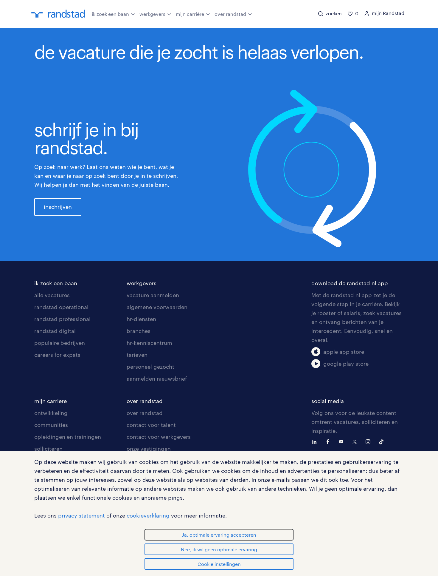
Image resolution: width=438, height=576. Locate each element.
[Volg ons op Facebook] (329, 441)
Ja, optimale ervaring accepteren (219, 535)
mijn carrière (190, 14)
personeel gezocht (150, 366)
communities (51, 424)
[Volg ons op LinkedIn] (315, 441)
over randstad (230, 14)
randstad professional (62, 319)
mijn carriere (50, 401)
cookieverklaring (148, 515)
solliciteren (48, 448)
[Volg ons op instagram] (369, 441)
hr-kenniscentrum (149, 342)
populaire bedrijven (59, 342)
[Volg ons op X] (356, 441)
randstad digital (55, 331)
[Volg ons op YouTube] (342, 441)
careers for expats (57, 354)
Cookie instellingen (219, 564)
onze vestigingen (149, 448)
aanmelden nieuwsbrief (157, 378)
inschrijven (58, 206)
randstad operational (61, 307)
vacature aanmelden (153, 295)
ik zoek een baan (110, 14)
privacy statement (81, 515)
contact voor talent (151, 424)
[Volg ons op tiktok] (382, 441)
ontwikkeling (51, 413)
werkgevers (152, 14)
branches (138, 331)
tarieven (137, 354)
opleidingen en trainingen (67, 436)
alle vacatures (52, 295)
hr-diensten (141, 319)
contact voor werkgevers (159, 436)
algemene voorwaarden (157, 307)
